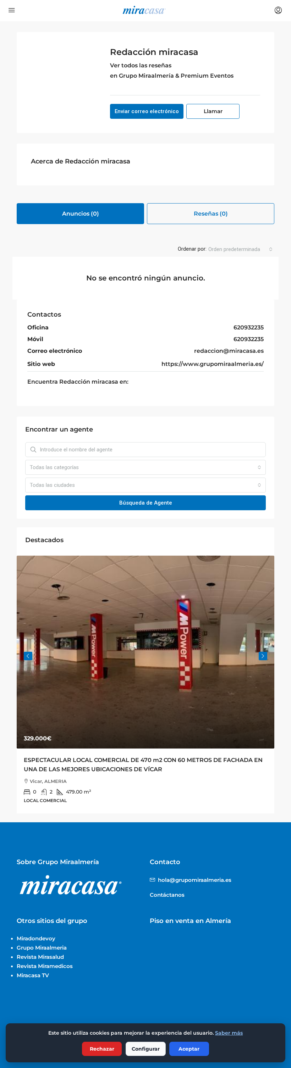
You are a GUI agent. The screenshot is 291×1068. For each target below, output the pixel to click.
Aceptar (189, 1049)
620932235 (249, 327)
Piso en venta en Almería (190, 921)
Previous (28, 656)
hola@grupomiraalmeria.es (194, 880)
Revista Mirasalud (40, 956)
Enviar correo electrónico (147, 111)
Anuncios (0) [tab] (80, 213)
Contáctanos (167, 894)
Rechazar (102, 1049)
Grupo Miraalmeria (42, 947)
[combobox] (240, 249)
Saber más (229, 1033)
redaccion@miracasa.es (229, 350)
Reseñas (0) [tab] (211, 213)
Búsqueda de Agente (145, 503)
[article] (145, 685)
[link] (145, 652)
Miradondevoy (36, 938)
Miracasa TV (33, 975)
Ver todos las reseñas (140, 65)
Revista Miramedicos (45, 966)
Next (263, 656)
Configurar (146, 1049)
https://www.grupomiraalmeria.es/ (212, 364)
